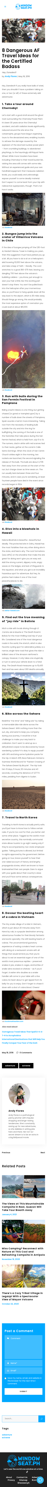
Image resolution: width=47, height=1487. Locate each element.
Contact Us (21, 1477)
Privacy (11, 1480)
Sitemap (23, 1480)
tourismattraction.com (14, 1021)
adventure (10, 1065)
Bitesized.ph (24, 1483)
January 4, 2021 (9, 1214)
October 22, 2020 (10, 1304)
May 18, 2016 (7, 1052)
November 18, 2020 (11, 1259)
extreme (26, 1065)
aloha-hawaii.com (12, 610)
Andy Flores (11, 76)
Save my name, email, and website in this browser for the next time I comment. (25, 1381)
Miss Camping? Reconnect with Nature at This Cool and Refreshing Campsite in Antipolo (23, 1251)
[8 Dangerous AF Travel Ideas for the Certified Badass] (23, 1094)
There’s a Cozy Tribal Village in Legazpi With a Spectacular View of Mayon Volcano (22, 1296)
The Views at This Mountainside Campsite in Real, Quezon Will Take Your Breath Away (23, 1207)
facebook (8, 227)
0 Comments (25, 1052)
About (9, 1477)
